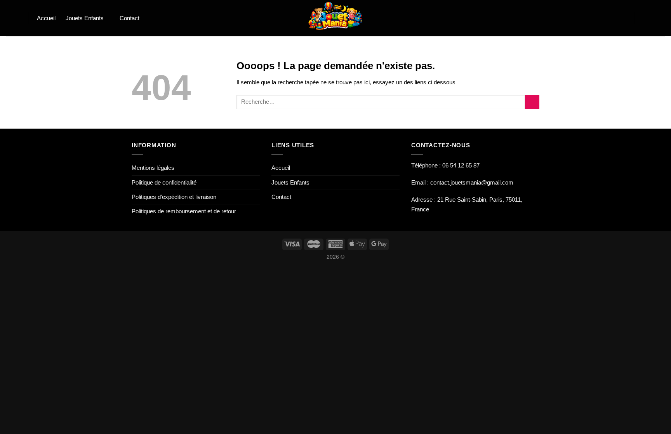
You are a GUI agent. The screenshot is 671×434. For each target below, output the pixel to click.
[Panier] (623, 18)
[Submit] (532, 102)
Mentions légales (153, 167)
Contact (129, 18)
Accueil (46, 18)
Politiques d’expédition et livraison (174, 196)
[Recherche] (17, 18)
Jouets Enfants (85, 18)
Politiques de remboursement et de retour (184, 211)
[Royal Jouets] (336, 18)
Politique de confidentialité (164, 182)
